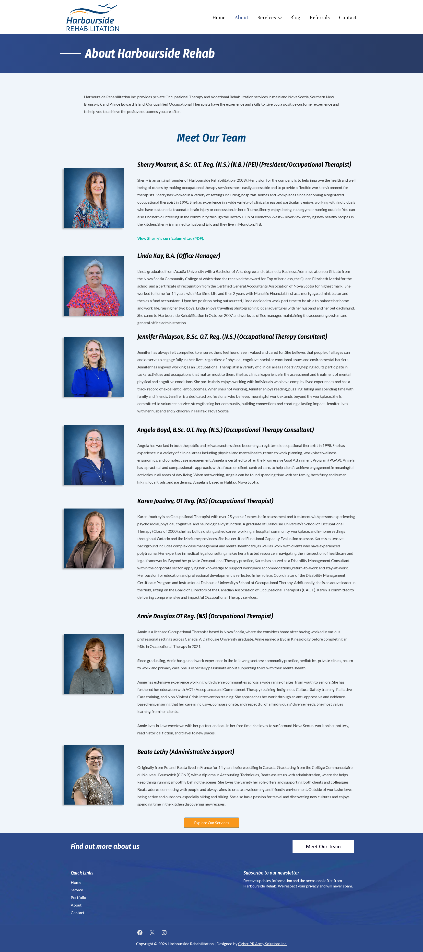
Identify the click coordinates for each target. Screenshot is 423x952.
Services (267, 17)
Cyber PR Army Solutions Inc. (262, 943)
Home (218, 17)
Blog (295, 17)
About (241, 17)
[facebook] (140, 932)
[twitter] (152, 932)
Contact (348, 17)
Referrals (320, 17)
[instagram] (164, 932)
